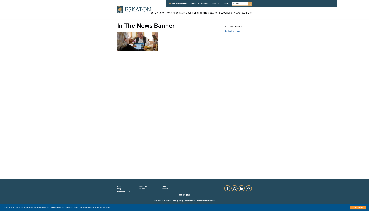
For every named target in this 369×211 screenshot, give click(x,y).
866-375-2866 (184, 195)
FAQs (164, 186)
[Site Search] (250, 3)
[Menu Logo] (134, 9)
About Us (215, 3)
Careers (142, 189)
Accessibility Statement (206, 200)
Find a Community (179, 3)
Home (119, 186)
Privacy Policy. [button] (108, 207)
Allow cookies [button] (358, 207)
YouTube (249, 188)
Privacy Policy (178, 200)
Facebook (227, 188)
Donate (193, 3)
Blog (119, 189)
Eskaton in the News (232, 31)
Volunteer (204, 3)
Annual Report (122, 191)
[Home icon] (152, 12)
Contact (226, 3)
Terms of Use (190, 200)
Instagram (234, 188)
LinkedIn (242, 188)
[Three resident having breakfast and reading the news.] (137, 41)
